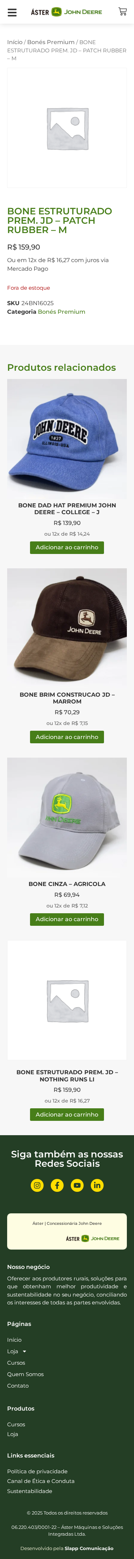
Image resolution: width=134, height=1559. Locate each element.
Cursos (16, 1362)
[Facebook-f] (57, 1185)
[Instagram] (37, 1185)
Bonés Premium (51, 42)
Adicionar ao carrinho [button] (67, 547)
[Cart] (122, 11)
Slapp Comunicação (89, 1548)
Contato (18, 1385)
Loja (12, 1351)
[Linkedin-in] (97, 1185)
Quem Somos (25, 1374)
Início (15, 42)
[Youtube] (77, 1185)
